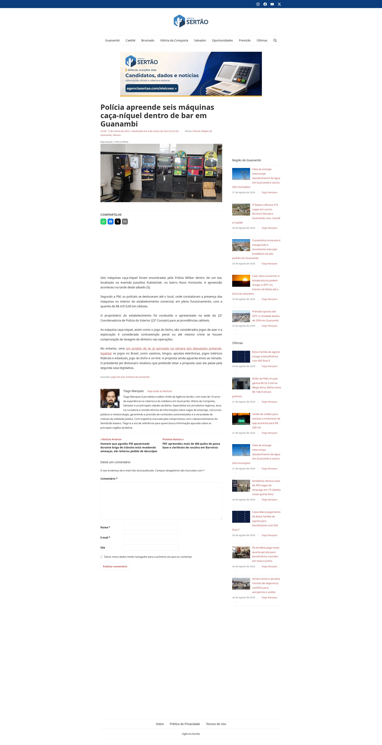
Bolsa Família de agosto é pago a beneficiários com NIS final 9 (266, 356)
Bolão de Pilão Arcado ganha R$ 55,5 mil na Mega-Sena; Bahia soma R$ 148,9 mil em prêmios (256, 387)
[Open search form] (275, 40)
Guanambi (112, 40)
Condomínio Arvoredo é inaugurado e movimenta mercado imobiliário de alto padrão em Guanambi (256, 249)
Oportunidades (222, 40)
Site (102, 547)
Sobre (160, 724)
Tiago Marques (269, 192)
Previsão (245, 40)
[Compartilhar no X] (118, 222)
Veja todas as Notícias (159, 391)
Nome (105, 527)
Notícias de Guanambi (138, 376)
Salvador (200, 40)
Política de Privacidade (185, 724)
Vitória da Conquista (174, 40)
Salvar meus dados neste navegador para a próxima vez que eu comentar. (148, 556)
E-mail (105, 537)
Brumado (147, 40)
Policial (196, 130)
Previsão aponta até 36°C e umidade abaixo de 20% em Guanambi (266, 316)
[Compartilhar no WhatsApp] (103, 222)
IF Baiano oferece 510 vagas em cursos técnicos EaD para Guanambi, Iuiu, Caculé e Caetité (256, 213)
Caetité (130, 40)
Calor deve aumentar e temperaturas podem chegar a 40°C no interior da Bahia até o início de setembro (256, 284)
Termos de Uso (216, 724)
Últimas (262, 40)
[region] (161, 249)
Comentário (108, 478)
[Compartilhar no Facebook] (111, 222)
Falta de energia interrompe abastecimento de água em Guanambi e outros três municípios (256, 178)
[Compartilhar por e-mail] (125, 222)
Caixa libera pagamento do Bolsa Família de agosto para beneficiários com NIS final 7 (256, 520)
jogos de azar (118, 376)
